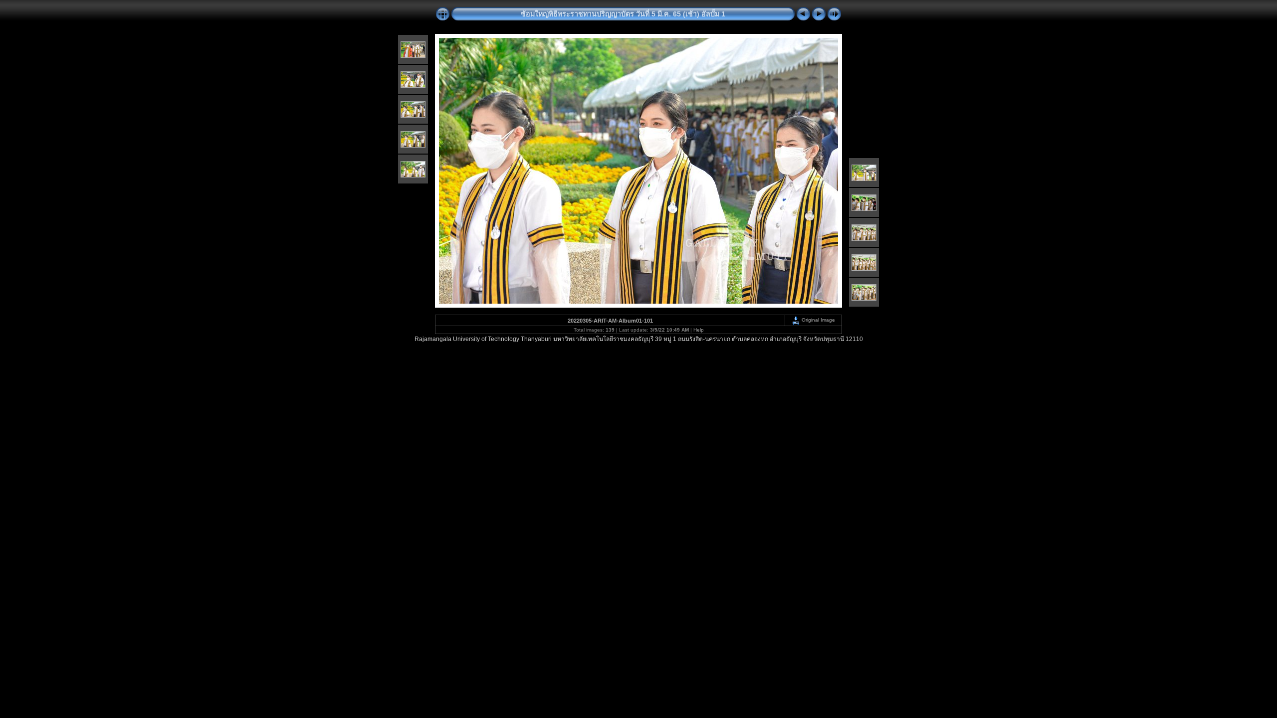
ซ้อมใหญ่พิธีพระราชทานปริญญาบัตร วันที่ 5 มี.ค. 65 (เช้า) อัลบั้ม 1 (623, 14)
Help (698, 330)
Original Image (817, 320)
